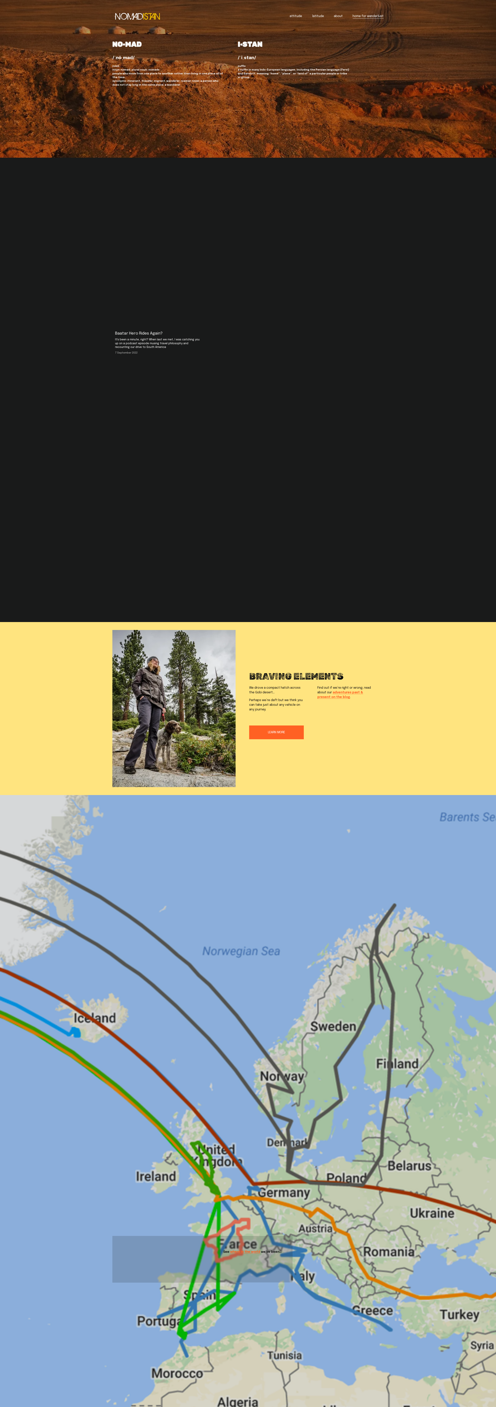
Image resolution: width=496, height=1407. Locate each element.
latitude (318, 16)
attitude (296, 16)
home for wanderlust (368, 16)
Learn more (276, 732)
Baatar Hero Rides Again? (139, 333)
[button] (377, 320)
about (338, 16)
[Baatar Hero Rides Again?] (158, 326)
